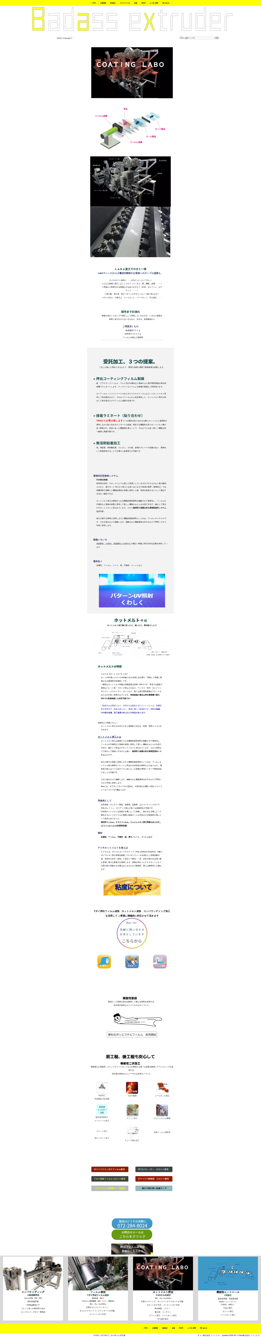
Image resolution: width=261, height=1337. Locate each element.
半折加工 (102, 1095)
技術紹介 (113, 3)
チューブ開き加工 (132, 1140)
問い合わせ (166, 3)
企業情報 (103, 3)
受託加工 (111, 1301)
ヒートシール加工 (102, 1120)
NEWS (143, 3)
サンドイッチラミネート (99, 1310)
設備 (135, 3)
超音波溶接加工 (102, 1117)
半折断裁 (98, 1098)
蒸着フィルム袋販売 (162, 1132)
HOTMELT (105, 1335)
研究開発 (93, 1301)
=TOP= (94, 3)
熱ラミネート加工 (102, 1138)
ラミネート (103, 1307)
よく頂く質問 (154, 3)
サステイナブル (125, 3)
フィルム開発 (98, 1292)
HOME (96, 1335)
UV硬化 (109, 543)
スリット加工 (101, 1131)
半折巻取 (106, 1098)
